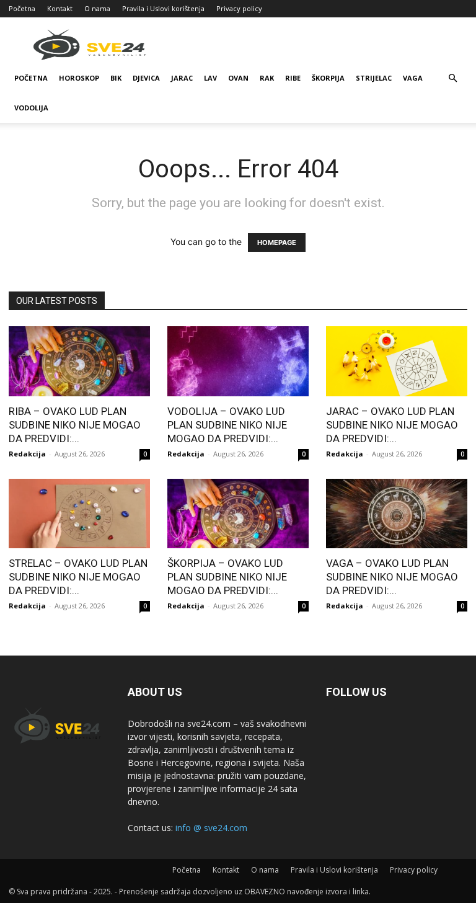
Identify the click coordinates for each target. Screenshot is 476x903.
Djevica (146, 77)
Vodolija (31, 107)
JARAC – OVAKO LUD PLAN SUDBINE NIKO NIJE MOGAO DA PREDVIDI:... (392, 425)
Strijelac (374, 77)
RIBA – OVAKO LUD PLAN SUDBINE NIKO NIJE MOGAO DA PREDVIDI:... (75, 425)
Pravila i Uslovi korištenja (163, 8)
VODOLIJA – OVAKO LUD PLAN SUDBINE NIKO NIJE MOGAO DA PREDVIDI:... (227, 425)
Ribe (293, 77)
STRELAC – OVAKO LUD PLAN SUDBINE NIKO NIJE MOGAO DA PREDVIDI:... (78, 577)
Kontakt (60, 8)
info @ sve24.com (211, 828)
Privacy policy (239, 8)
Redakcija (27, 453)
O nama (97, 8)
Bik (115, 77)
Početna (22, 8)
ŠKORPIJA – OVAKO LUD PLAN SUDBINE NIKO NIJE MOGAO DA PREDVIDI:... (227, 577)
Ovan (238, 77)
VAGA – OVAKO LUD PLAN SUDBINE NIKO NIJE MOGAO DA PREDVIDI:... (392, 577)
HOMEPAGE (276, 242)
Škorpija (328, 77)
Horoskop (79, 77)
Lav (210, 77)
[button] (452, 78)
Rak (267, 77)
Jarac (182, 77)
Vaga (413, 77)
